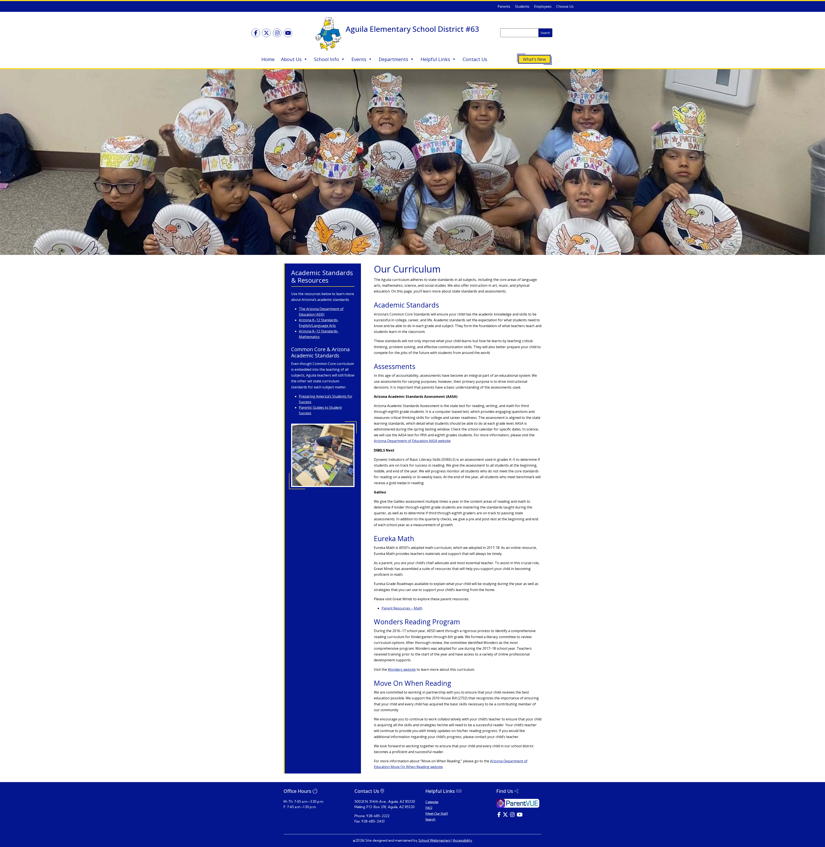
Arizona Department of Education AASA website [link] (412, 440)
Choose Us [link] (565, 7)
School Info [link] (326, 59)
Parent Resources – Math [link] (402, 608)
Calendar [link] (432, 802)
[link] (255, 33)
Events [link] (358, 59)
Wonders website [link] (402, 669)
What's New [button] (534, 59)
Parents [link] (504, 7)
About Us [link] (291, 59)
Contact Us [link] (475, 59)
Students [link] (522, 7)
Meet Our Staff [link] (436, 813)
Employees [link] (543, 7)
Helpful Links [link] (435, 59)
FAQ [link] (428, 808)
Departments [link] (393, 59)
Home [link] (268, 59)
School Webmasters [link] (434, 840)
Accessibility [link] (462, 840)
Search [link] (430, 819)
